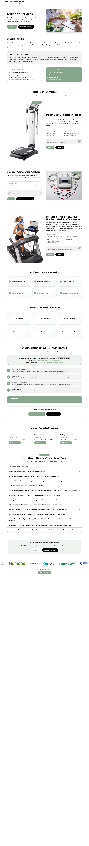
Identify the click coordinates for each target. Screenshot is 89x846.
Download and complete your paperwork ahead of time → (51, 362)
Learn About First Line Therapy (25, 198)
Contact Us (12, 26)
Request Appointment (26, 26)
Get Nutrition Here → (14, 442)
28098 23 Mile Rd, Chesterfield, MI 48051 (17, 439)
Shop (58, 2)
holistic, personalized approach (63, 357)
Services (41, 2)
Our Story (50, 2)
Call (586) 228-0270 (53, 414)
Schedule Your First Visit (36, 414)
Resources (80, 2)
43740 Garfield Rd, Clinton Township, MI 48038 (43, 439)
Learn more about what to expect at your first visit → (50, 360)
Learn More (60, 147)
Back (10, 6)
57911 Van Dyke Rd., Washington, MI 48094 (69, 439)
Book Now (50, 147)
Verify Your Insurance (44, 572)
